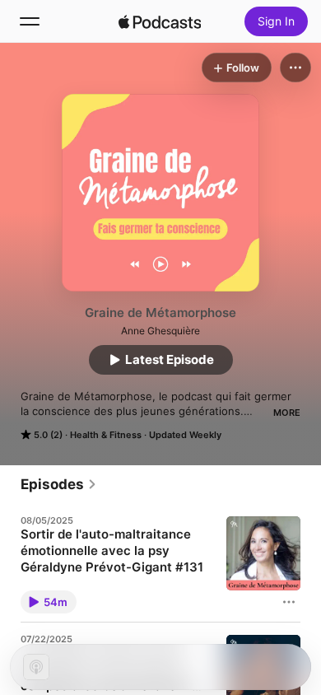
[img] (159, 21)
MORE (286, 412)
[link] (59, 484)
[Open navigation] (30, 21)
